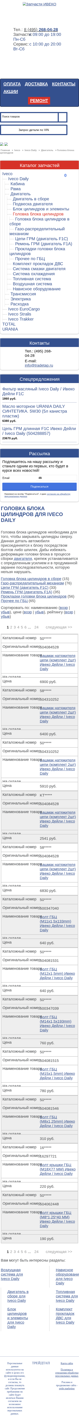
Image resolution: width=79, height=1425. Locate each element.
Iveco (7, 173)
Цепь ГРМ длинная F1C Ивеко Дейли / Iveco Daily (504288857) (39, 431)
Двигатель (21, 194)
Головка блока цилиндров (38, 214)
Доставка (36, 84)
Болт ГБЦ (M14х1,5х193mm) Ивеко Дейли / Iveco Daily (57, 1023)
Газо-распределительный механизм (32, 583)
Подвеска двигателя (33, 204)
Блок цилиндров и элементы (41, 209)
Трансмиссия (23, 294)
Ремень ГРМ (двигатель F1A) (43, 243)
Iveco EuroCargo (24, 309)
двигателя (23, 559)
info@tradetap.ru (39, 365)
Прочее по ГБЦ (30, 258)
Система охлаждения (34, 273)
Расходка (20, 304)
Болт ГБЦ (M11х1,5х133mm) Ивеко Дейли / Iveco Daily (57, 923)
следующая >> (59, 627)
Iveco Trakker (21, 319)
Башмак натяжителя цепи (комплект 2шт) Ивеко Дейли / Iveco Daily (58, 662)
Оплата (12, 84)
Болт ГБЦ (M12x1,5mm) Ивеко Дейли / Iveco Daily (57, 973)
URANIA (10, 329)
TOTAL (9, 324)
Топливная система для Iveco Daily (67, 1296)
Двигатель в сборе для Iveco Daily (18, 1296)
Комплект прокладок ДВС (38, 263)
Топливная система (32, 278)
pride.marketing (67, 1388)
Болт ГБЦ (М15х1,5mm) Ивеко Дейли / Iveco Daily (57, 1073)
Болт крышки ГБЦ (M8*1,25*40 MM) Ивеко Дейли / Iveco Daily (57, 1219)
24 (36, 627)
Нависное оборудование (37, 289)
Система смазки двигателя (39, 268)
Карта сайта (67, 1363)
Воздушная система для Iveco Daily (12, 1274)
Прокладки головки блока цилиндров (34, 596)
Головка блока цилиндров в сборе (31, 579)
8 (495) (41, 29)
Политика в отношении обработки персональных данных (66, 1372)
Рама (16, 188)
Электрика (21, 299)
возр (64, 608)
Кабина (18, 183)
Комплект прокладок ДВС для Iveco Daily (65, 1316)
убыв (5, 612)
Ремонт (39, 100)
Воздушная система (32, 284)
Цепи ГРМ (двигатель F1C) (41, 238)
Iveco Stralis (19, 314)
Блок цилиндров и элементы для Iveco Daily (17, 1318)
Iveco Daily (18, 178)
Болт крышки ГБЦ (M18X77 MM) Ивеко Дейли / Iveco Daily (58, 1169)
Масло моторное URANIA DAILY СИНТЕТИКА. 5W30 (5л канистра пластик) (34, 411)
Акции (10, 91)
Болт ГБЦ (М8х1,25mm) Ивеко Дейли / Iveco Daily (57, 1121)
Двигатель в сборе (31, 199)
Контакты (63, 84)
